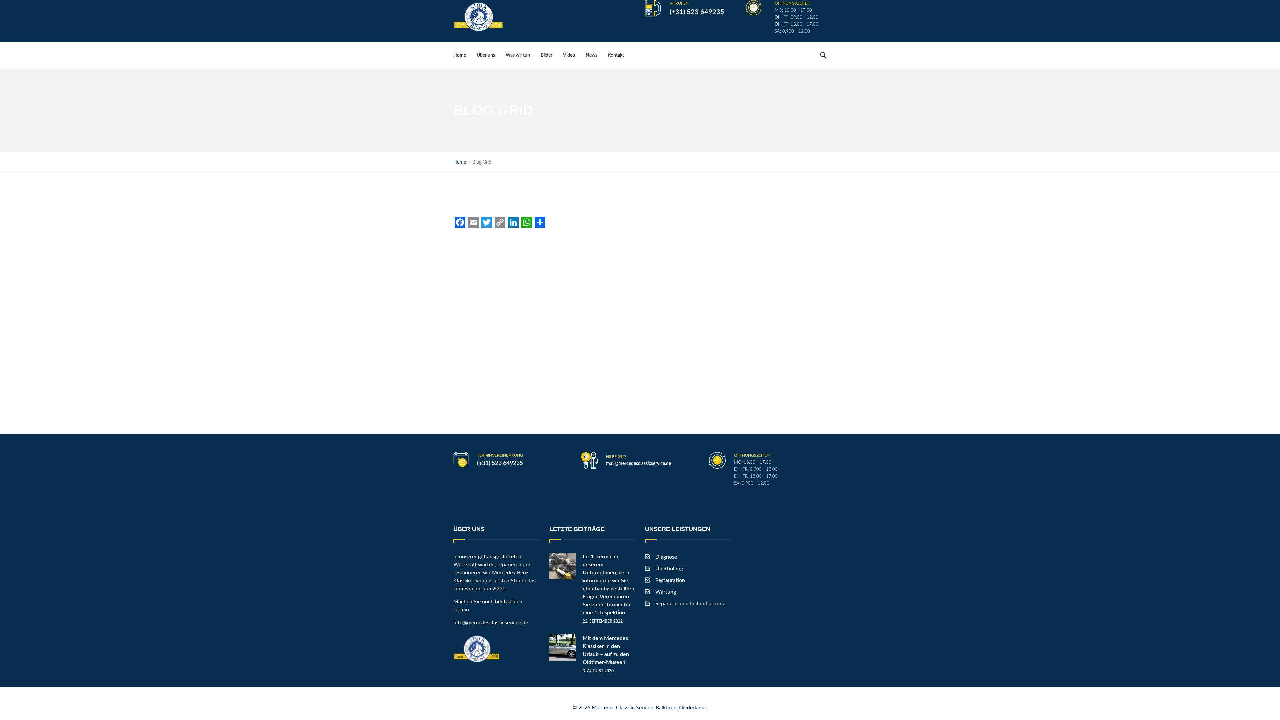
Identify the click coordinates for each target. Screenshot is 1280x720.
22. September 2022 (603, 621)
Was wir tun (518, 55)
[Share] (540, 222)
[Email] (473, 222)
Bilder (546, 55)
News (591, 55)
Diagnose (666, 557)
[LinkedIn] (513, 222)
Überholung (669, 568)
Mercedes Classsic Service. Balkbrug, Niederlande (649, 707)
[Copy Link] (500, 222)
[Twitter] (486, 222)
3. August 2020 (598, 671)
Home (459, 55)
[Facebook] (460, 222)
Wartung (665, 592)
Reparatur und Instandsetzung (690, 603)
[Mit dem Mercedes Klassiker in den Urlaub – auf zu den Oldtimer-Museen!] (562, 647)
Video (569, 55)
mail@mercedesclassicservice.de (638, 463)
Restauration (670, 580)
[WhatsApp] (526, 222)
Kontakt (616, 55)
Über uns (486, 55)
